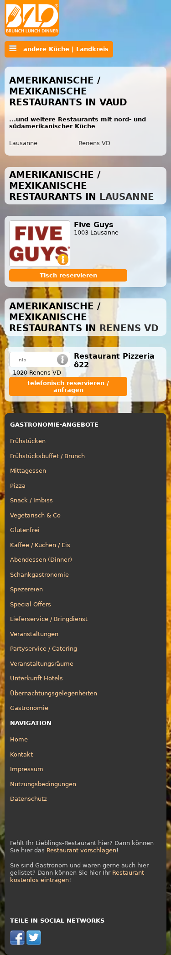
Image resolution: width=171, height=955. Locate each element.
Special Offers (30, 604)
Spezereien (26, 589)
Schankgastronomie (39, 574)
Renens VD (94, 143)
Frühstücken (28, 441)
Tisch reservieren (68, 275)
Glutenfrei (25, 530)
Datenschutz (28, 798)
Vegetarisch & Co (35, 515)
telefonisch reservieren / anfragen (68, 386)
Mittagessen (28, 470)
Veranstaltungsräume (41, 663)
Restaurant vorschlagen (81, 850)
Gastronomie (29, 708)
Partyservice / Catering (43, 648)
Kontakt (21, 754)
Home (19, 739)
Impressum (26, 769)
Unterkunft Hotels (36, 678)
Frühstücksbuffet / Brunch (47, 456)
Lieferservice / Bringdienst (49, 619)
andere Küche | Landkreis (62, 49)
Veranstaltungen (34, 634)
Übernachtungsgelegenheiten (53, 693)
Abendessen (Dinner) (41, 559)
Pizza (18, 485)
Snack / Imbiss (31, 500)
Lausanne (23, 143)
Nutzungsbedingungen (43, 784)
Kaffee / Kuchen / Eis (40, 545)
